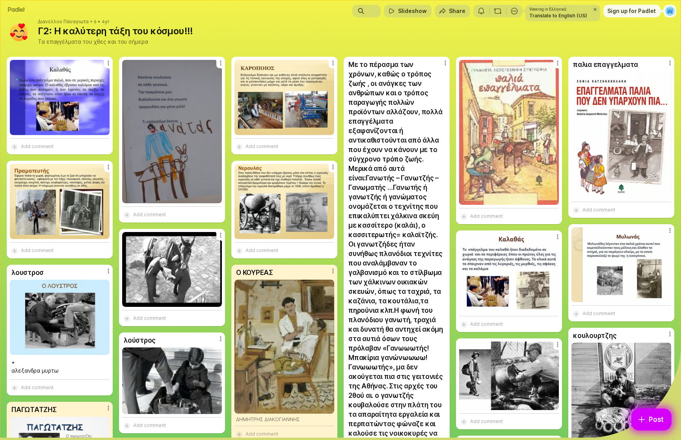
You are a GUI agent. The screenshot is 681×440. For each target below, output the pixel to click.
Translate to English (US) (558, 16)
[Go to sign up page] (670, 11)
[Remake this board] (498, 11)
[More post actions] (108, 63)
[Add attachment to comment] (14, 146)
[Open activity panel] (481, 11)
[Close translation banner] (595, 9)
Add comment (37, 146)
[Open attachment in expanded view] (60, 97)
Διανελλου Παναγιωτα (63, 21)
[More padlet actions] (514, 11)
